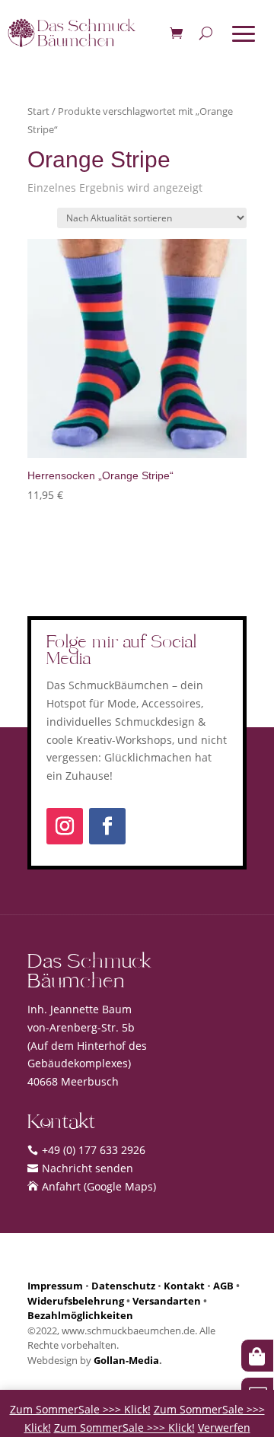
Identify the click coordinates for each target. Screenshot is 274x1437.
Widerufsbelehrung (75, 1301)
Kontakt (184, 1285)
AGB (223, 1285)
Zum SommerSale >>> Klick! (80, 1409)
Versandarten (166, 1301)
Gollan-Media (126, 1360)
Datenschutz (123, 1285)
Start (38, 111)
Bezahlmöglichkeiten (80, 1315)
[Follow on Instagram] (64, 826)
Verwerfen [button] (224, 1427)
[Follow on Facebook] (107, 826)
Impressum (55, 1285)
